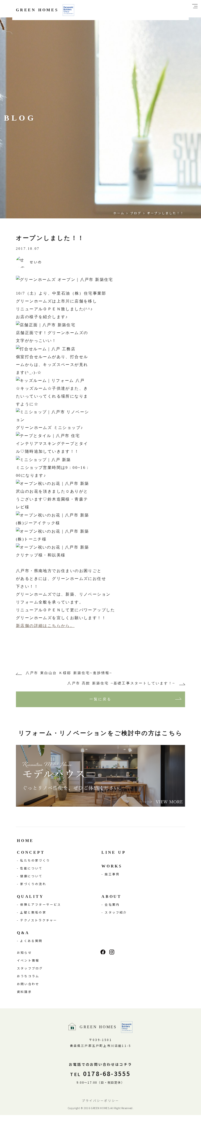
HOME (25, 841)
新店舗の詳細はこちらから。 (45, 626)
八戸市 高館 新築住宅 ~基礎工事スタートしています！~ (121, 683)
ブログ (135, 213)
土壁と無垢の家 (33, 912)
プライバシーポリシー (100, 1100)
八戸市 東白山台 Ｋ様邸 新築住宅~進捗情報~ (69, 673)
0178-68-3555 (100, 1073)
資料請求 (24, 992)
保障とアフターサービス (40, 904)
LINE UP (113, 852)
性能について (31, 868)
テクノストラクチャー (38, 920)
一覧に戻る (100, 699)
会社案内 (112, 904)
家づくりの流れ (33, 884)
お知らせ (24, 952)
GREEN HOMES (37, 10)
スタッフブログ (30, 968)
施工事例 (112, 874)
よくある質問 (31, 941)
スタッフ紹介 (116, 912)
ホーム (119, 213)
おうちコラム (28, 976)
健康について (31, 876)
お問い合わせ (28, 984)
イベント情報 (28, 960)
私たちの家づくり (35, 860)
